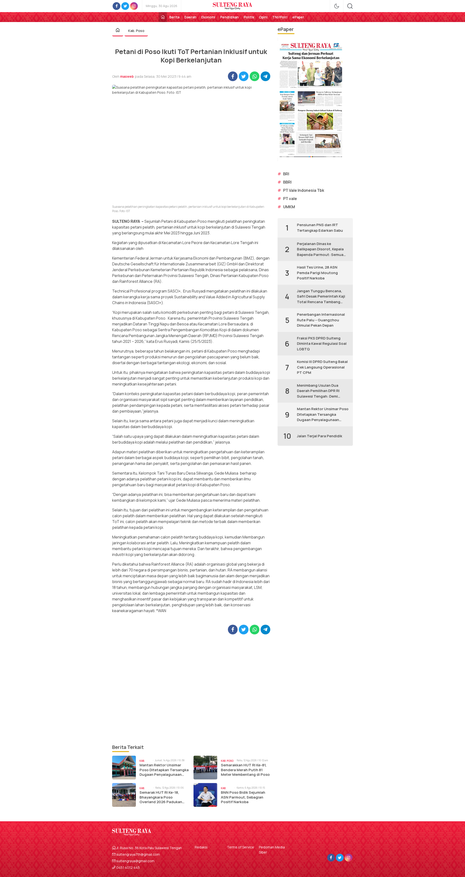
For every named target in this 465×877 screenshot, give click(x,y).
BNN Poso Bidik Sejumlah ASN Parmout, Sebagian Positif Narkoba (243, 797)
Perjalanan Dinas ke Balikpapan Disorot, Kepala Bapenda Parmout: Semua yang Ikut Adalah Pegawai (320, 249)
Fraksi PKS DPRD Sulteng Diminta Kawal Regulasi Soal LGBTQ (322, 344)
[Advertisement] (191, 689)
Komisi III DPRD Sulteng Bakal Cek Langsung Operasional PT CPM (322, 367)
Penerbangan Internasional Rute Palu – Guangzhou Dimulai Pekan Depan (321, 320)
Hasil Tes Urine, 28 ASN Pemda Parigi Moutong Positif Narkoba (317, 273)
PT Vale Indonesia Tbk (303, 190)
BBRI (287, 182)
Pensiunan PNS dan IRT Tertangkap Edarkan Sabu (320, 227)
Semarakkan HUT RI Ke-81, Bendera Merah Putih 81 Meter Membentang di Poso (245, 770)
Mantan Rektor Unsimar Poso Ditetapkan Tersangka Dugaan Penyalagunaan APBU (164, 770)
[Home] (163, 17)
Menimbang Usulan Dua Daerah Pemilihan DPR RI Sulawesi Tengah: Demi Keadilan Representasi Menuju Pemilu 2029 (318, 391)
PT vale (290, 198)
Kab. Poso (136, 30)
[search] (350, 6)
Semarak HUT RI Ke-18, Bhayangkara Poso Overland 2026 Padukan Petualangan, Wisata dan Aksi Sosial (162, 797)
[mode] (337, 6)
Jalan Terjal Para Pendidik (319, 435)
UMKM (289, 206)
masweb (127, 76)
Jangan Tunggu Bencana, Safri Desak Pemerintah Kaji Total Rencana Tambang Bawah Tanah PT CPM (321, 296)
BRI (286, 174)
